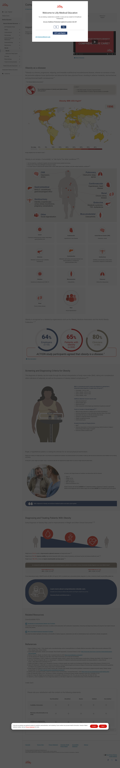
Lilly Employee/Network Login (42, 37)
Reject (102, 726)
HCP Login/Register (60, 33)
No (56, 27)
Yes (64, 27)
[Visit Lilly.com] (60, 7)
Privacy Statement (30, 727)
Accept (94, 726)
